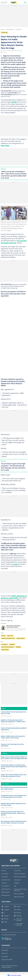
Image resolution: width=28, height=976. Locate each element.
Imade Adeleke (20, 638)
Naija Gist (10, 635)
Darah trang (5, 649)
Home (2, 29)
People (2, 825)
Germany (18, 647)
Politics (2, 724)
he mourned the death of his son (14, 242)
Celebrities (19, 29)
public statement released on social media (14, 597)
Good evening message (7, 647)
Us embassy (4, 644)
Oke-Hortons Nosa (18, 50)
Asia (2, 748)
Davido (14, 102)
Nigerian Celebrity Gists (8, 638)
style (16, 564)
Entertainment (10, 29)
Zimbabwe (12, 644)
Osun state (5, 145)
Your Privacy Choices (15, 975)
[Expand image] (26, 207)
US (2, 716)
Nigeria (2, 740)
